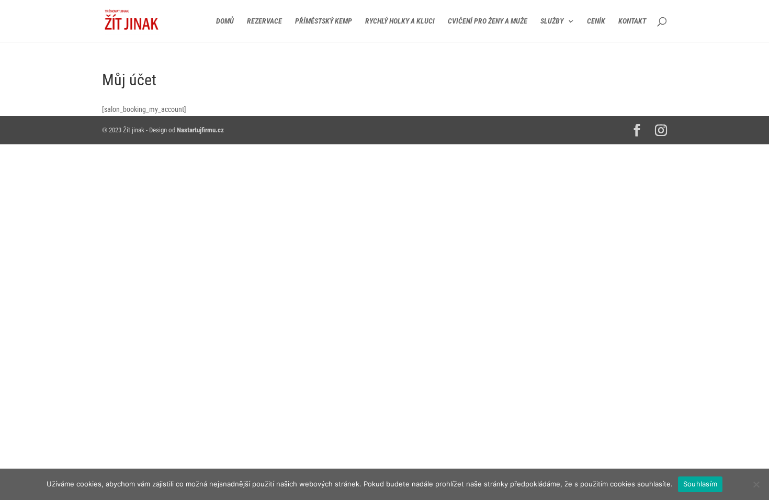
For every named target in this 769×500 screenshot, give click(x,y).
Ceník (596, 21)
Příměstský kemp (323, 21)
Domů (225, 21)
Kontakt (632, 21)
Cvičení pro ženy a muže (487, 21)
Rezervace (264, 21)
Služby (551, 21)
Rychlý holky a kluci (400, 21)
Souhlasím (700, 484)
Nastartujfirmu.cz (200, 130)
